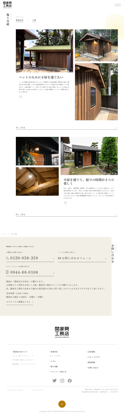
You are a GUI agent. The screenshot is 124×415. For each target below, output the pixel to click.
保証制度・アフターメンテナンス (24, 364)
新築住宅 (19, 20)
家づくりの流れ (55, 356)
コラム (53, 361)
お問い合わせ (93, 368)
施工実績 (54, 366)
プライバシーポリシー (16, 390)
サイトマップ (38, 390)
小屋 (34, 20)
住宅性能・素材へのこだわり (22, 360)
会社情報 (91, 352)
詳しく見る (20, 128)
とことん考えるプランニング (22, 356)
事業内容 (54, 352)
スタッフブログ (94, 357)
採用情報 (91, 362)
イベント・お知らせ (58, 372)
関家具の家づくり (20, 352)
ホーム (4, 234)
